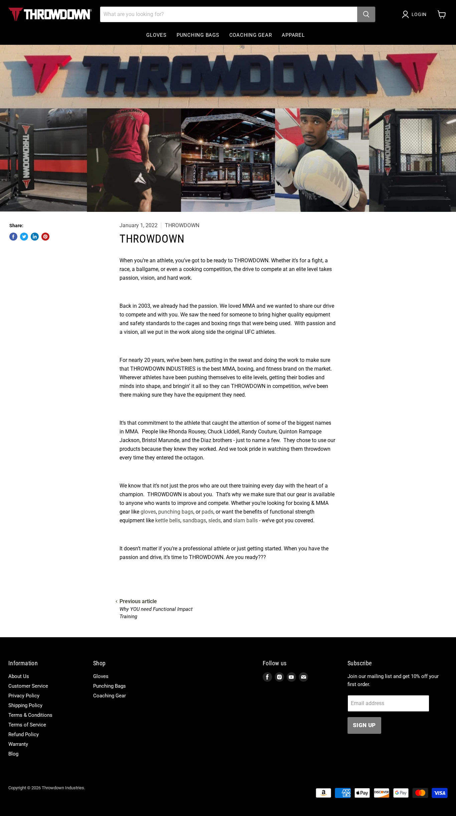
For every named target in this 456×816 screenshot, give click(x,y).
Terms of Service (27, 725)
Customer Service (28, 686)
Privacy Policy (23, 696)
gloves (148, 512)
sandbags (194, 520)
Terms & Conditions (30, 715)
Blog (13, 754)
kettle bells (167, 520)
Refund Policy (23, 734)
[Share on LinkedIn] (35, 237)
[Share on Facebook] (13, 237)
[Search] (366, 14)
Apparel (293, 35)
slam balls (245, 520)
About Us (18, 676)
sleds (214, 520)
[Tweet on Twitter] (24, 237)
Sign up (364, 725)
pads (207, 512)
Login (419, 14)
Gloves (156, 35)
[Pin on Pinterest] (45, 237)
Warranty (18, 744)
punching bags (175, 512)
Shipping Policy (25, 705)
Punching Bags (198, 35)
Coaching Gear (250, 35)
